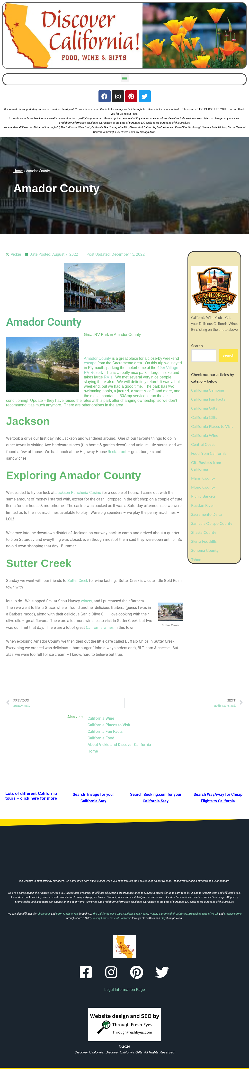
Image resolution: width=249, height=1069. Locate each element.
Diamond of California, (142, 127)
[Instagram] (118, 96)
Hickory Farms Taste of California (111, 918)
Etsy (136, 132)
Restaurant (117, 451)
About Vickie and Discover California (119, 744)
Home (18, 171)
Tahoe (196, 560)
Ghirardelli (40, 127)
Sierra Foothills (204, 541)
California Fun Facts (208, 399)
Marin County (203, 478)
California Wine (204, 436)
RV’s (108, 377)
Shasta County (203, 532)
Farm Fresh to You (67, 913)
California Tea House (103, 127)
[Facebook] (104, 96)
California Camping (207, 390)
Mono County (203, 487)
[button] (125, 78)
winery (86, 601)
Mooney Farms (233, 913)
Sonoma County (205, 550)
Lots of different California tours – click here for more (31, 796)
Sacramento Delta (206, 515)
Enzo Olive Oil (183, 127)
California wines (100, 627)
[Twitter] (145, 96)
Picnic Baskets (203, 496)
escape (90, 363)
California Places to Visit (212, 427)
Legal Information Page (124, 989)
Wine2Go (123, 127)
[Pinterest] (131, 96)
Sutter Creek (77, 580)
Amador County (97, 358)
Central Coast (203, 445)
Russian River (202, 506)
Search (197, 346)
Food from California (209, 454)
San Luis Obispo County (211, 524)
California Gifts (204, 408)
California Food (101, 738)
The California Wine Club (75, 127)
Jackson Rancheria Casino (78, 492)
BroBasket (163, 127)
